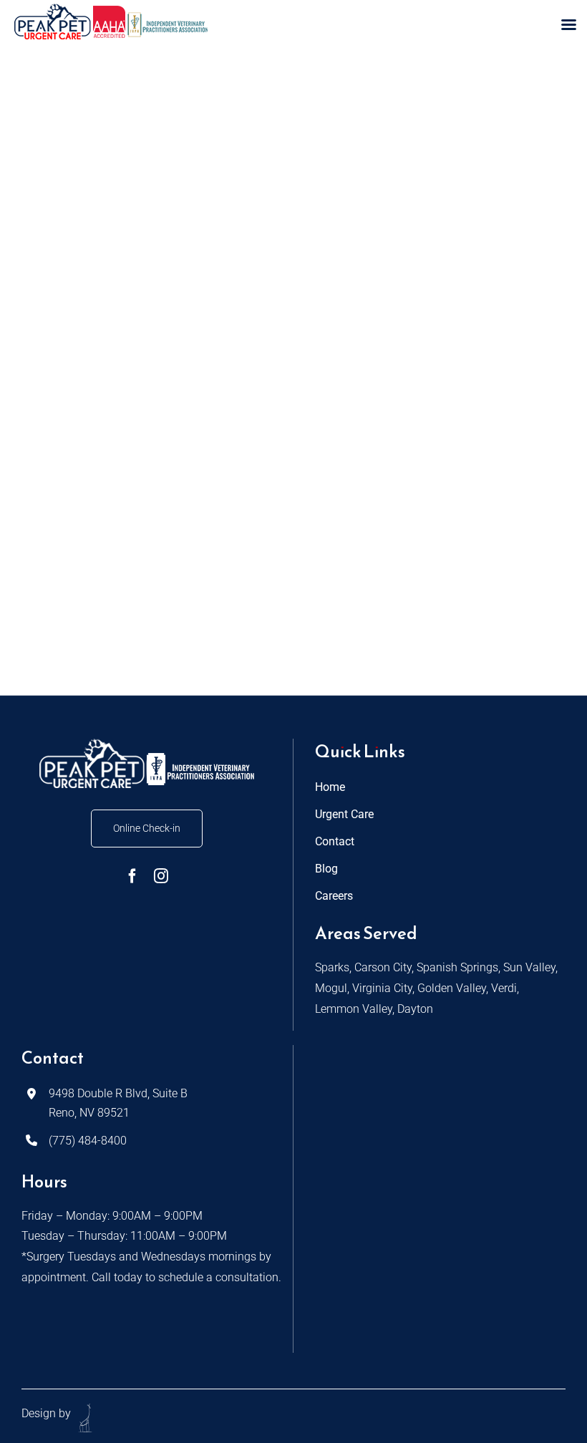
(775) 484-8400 (88, 1140)
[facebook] (132, 876)
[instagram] (161, 876)
